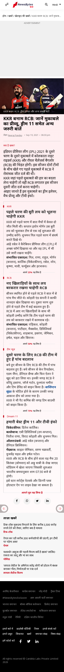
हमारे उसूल (7, 633)
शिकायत (20, 633)
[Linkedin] (47, 501)
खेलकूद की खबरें (22, 16)
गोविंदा (6, 559)
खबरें (10, 16)
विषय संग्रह (56, 633)
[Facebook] (16, 501)
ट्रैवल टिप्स (55, 591)
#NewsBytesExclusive (15, 597)
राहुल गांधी (7, 617)
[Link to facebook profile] (20, 641)
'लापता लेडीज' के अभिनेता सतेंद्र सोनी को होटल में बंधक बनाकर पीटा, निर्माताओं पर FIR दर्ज (30, 567)
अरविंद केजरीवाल (11, 591)
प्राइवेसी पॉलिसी (24, 628)
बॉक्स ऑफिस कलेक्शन (30, 604)
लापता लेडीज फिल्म (13, 572)
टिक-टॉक (8, 531)
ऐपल (5, 545)
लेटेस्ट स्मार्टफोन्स (28, 610)
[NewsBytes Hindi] (23, 5)
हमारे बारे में (8, 628)
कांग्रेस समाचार (28, 591)
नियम (36, 628)
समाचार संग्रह (41, 633)
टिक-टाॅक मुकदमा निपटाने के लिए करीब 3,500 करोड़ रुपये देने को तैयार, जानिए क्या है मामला (29, 526)
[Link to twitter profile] (29, 641)
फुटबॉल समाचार (10, 610)
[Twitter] (37, 501)
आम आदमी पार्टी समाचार (41, 597)
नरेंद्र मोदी (43, 591)
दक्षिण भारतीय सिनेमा (34, 617)
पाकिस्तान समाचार (47, 610)
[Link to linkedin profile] (37, 641)
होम (4, 16)
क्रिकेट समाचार (51, 604)
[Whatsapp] (27, 501)
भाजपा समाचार (10, 604)
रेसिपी (18, 617)
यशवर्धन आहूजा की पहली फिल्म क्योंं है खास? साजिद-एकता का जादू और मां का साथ (29, 553)
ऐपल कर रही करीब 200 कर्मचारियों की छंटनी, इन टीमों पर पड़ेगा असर (30, 540)
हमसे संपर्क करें (49, 628)
